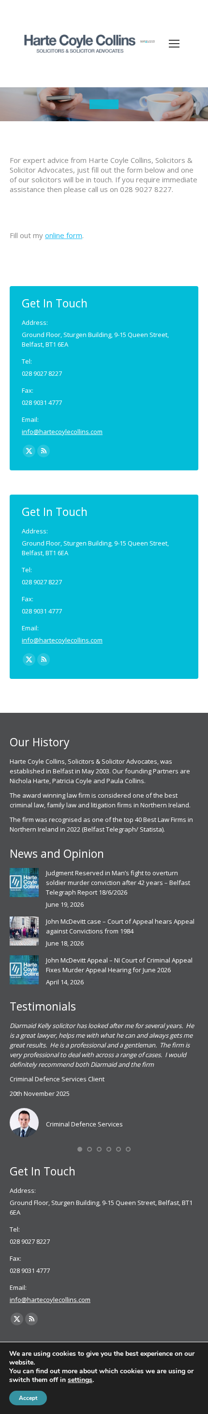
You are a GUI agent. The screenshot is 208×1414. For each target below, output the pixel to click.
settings (80, 1380)
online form (63, 235)
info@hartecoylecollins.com (62, 431)
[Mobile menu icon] (174, 43)
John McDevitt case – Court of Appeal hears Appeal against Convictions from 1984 (120, 926)
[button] (79, 1149)
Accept (28, 1398)
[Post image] (24, 882)
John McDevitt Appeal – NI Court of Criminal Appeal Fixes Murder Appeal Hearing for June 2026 (119, 965)
